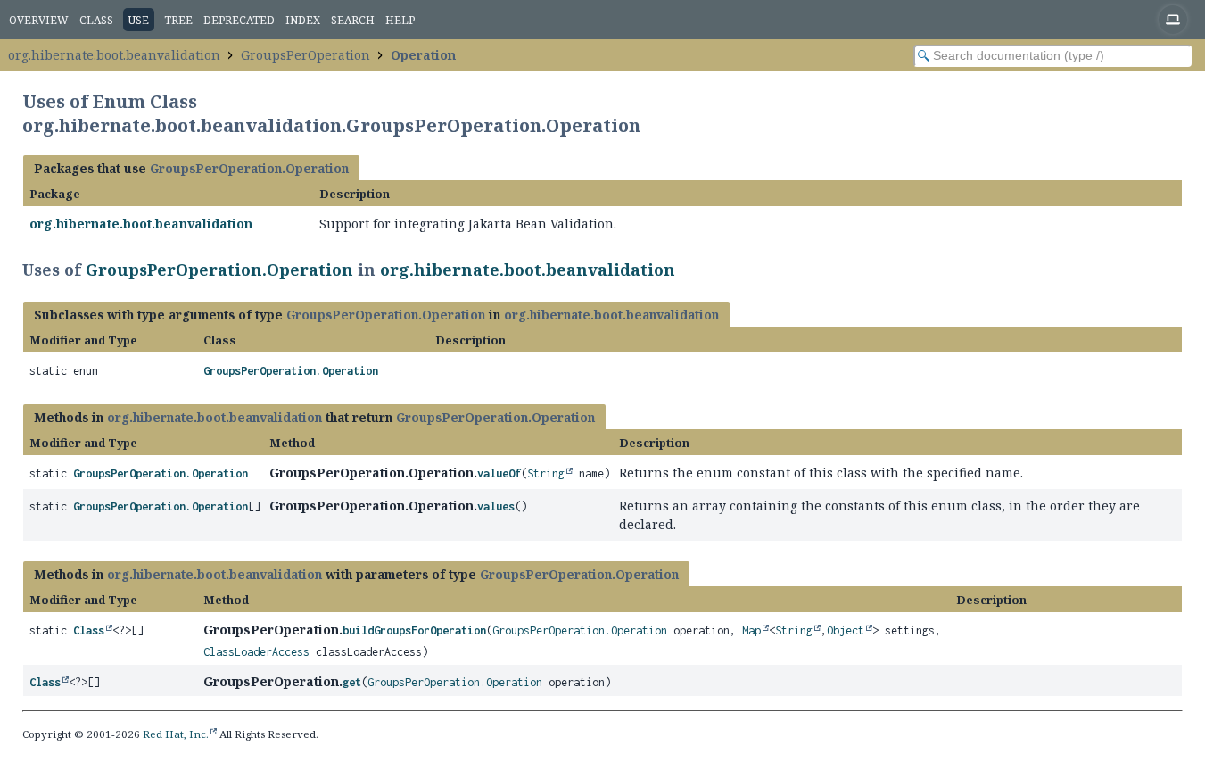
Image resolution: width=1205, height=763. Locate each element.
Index (302, 20)
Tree (178, 20)
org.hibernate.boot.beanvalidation (114, 54)
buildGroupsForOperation (414, 630)
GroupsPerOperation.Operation (249, 168)
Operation (423, 54)
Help (400, 20)
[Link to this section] (687, 269)
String (546, 473)
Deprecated (239, 20)
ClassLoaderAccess (256, 652)
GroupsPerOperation (305, 54)
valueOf (499, 473)
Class (96, 20)
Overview (39, 20)
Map (751, 630)
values (496, 506)
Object (845, 630)
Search (353, 20)
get (352, 682)
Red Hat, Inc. (176, 734)
